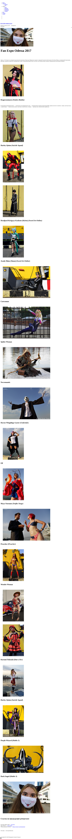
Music (6, 7)
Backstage (6, 8)
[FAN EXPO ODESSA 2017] (16, 46)
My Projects (7, 10)
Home (4, 2)
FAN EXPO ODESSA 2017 (6, 23)
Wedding (6, 11)
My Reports (7, 9)
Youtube (4, 13)
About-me (4, 3)
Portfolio (6, 4)
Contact (4, 14)
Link (5, 5)
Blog (3, 12)
